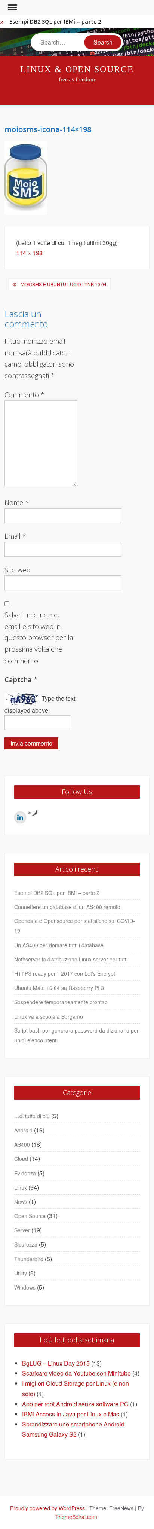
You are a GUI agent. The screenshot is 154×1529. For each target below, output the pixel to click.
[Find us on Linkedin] (20, 817)
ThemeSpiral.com (76, 1516)
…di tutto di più (32, 1116)
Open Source (30, 1216)
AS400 (22, 1144)
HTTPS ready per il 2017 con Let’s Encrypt (64, 973)
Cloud (21, 1158)
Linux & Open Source (76, 69)
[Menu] (11, 7)
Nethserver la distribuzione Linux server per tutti (70, 959)
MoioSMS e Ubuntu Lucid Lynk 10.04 (64, 284)
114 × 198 (29, 252)
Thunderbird (28, 1259)
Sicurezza (25, 1244)
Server (22, 1230)
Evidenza (25, 1173)
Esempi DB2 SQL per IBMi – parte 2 (55, 21)
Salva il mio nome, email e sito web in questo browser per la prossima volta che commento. (38, 637)
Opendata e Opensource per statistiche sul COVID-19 (74, 925)
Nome (16, 502)
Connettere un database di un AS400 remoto (67, 907)
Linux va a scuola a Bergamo (48, 1016)
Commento (24, 394)
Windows (25, 1287)
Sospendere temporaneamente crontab (61, 1002)
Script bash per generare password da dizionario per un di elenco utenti (76, 1035)
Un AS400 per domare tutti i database (59, 945)
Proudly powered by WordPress (47, 1508)
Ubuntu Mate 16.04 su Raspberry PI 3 (59, 987)
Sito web (17, 569)
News (20, 1201)
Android (23, 1130)
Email (15, 536)
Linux (20, 1187)
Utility (20, 1273)
